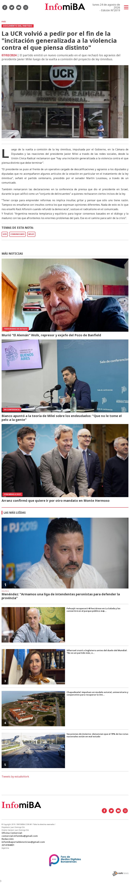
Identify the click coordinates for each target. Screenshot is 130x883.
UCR (5, 234)
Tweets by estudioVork (15, 776)
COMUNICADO (17, 234)
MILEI (31, 234)
